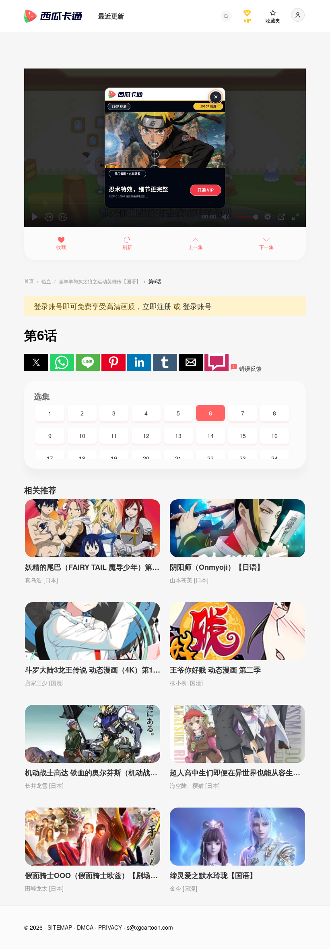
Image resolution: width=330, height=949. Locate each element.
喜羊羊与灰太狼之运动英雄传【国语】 (100, 281)
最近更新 (111, 16)
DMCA (85, 927)
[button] (226, 16)
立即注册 (156, 306)
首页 (29, 280)
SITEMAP (59, 927)
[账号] (298, 15)
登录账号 (197, 306)
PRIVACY (110, 927)
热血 (46, 281)
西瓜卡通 (53, 16)
